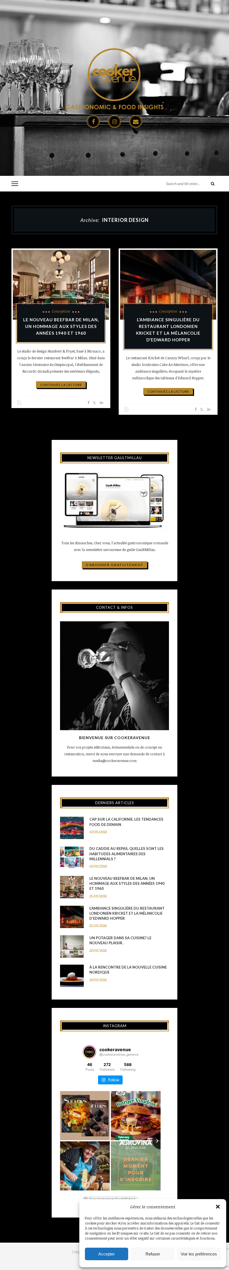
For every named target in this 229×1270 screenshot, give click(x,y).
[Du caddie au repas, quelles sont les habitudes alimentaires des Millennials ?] (72, 857)
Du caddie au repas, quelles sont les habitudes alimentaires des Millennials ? (126, 853)
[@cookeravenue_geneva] (89, 1052)
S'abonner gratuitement (114, 565)
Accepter (106, 1254)
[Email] (135, 121)
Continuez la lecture (61, 385)
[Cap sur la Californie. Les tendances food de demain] (72, 828)
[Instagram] (114, 121)
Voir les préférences (199, 1254)
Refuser (152, 1254)
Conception (61, 311)
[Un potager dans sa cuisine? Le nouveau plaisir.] (72, 946)
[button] (218, 1206)
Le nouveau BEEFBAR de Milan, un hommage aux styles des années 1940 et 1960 (61, 326)
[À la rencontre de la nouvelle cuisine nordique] (72, 976)
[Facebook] (93, 121)
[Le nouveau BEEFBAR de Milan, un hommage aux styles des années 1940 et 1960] (61, 285)
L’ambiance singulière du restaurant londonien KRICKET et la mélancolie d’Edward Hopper (126, 913)
